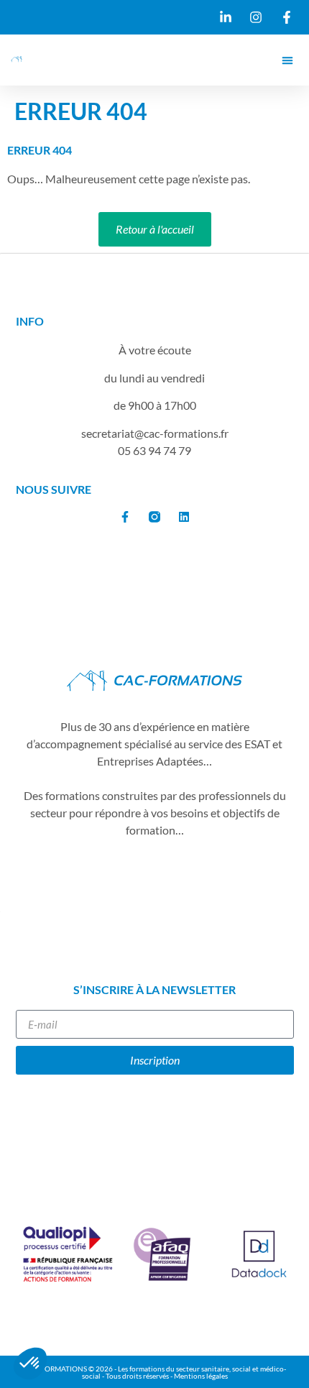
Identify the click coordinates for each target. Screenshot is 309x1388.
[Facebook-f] (125, 516)
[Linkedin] (183, 516)
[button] (287, 60)
